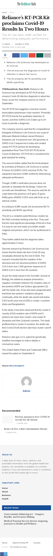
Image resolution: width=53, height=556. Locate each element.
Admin (7, 44)
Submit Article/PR (20, 543)
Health (5, 499)
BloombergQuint (16, 366)
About (4, 543)
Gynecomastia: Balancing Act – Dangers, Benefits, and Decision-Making (24, 515)
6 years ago (21, 423)
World (5, 492)
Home (4, 12)
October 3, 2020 (22, 44)
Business (6, 495)
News (12, 12)
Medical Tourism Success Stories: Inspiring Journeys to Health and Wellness (26, 522)
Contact (36, 543)
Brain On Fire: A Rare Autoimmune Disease (25, 429)
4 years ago (10, 432)
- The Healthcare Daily (17, 547)
